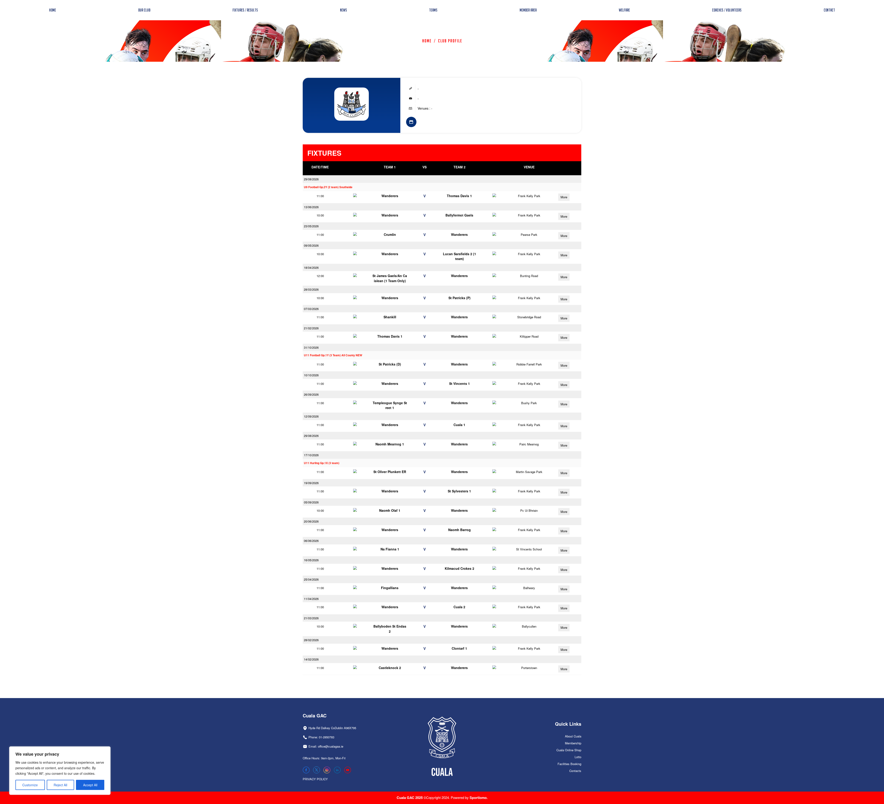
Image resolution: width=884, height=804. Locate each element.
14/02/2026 (311, 659)
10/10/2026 (311, 375)
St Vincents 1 (459, 383)
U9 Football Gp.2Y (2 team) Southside (328, 187)
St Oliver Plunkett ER (389, 471)
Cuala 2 (459, 607)
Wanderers (389, 195)
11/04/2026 (311, 598)
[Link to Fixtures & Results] (411, 122)
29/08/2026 (311, 179)
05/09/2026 (311, 502)
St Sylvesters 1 (459, 491)
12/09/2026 (311, 416)
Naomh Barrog (459, 529)
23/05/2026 (311, 226)
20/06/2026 (311, 521)
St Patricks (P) (459, 297)
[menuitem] (52, 10)
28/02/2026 (311, 640)
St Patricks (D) (390, 364)
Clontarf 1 (459, 648)
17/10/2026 (311, 455)
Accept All (90, 785)
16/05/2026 (311, 560)
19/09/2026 (311, 483)
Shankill (390, 317)
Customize (30, 785)
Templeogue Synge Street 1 (390, 405)
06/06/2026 (311, 540)
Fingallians (389, 587)
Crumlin (390, 234)
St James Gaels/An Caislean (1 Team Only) (389, 278)
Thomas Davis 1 (459, 195)
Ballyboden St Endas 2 (389, 628)
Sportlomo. (479, 797)
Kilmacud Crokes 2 (459, 568)
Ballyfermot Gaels (459, 215)
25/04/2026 (311, 579)
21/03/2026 (311, 618)
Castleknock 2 (390, 667)
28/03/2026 (311, 289)
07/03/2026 (311, 309)
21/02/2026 (311, 328)
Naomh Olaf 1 (389, 510)
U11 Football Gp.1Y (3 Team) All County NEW (333, 355)
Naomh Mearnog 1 (389, 444)
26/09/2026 (311, 394)
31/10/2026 (311, 347)
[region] (59, 770)
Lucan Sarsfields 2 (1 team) (459, 256)
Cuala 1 (459, 424)
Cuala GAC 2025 (410, 797)
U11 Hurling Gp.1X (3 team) (321, 463)
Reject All (60, 785)
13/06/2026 (311, 207)
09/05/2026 (311, 245)
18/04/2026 (311, 267)
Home (427, 40)
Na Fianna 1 (390, 549)
